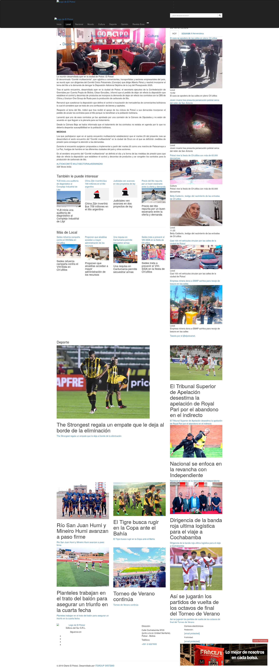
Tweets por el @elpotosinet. (183, 335)
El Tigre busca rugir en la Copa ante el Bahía (134, 538)
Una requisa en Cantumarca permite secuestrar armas (122, 239)
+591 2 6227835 (149, 644)
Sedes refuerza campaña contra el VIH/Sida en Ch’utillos (68, 239)
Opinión (124, 24)
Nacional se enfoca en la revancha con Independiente (195, 480)
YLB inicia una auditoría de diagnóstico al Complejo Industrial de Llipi (67, 185)
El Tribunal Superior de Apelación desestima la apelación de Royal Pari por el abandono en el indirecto (196, 422)
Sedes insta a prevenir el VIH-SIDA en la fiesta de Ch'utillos (153, 239)
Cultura (101, 24)
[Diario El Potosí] (111, 1)
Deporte (113, 24)
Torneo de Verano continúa (125, 604)
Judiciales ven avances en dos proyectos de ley (124, 182)
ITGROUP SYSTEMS (104, 665)
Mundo (90, 24)
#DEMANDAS (96, 163)
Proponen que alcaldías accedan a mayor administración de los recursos (96, 241)
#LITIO (60, 163)
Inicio (59, 24)
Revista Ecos (138, 24)
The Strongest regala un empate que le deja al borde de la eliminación (89, 435)
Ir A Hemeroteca (196, 33)
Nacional (79, 24)
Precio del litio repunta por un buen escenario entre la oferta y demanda (154, 183)
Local (68, 24)
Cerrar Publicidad (260, 640)
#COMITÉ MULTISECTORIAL (76, 163)
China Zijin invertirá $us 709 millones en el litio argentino (96, 183)
